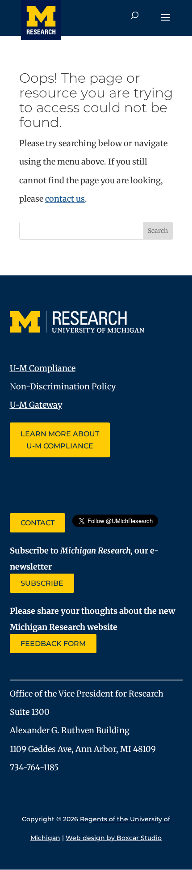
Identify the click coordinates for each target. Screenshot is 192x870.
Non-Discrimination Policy (63, 386)
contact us (65, 199)
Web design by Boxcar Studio (114, 838)
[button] (166, 23)
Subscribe (42, 583)
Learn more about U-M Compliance (60, 440)
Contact (37, 523)
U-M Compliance (42, 368)
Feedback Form (53, 643)
